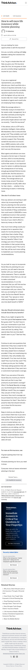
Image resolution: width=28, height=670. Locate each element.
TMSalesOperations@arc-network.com (11, 495)
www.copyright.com (19, 492)
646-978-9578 (9, 647)
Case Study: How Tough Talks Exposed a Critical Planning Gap (12, 597)
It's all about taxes (14, 195)
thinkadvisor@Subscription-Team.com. (14, 653)
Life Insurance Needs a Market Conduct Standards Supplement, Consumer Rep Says (13, 614)
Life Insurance (17, 16)
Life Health (6, 16)
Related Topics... (13, 477)
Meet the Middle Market (11, 619)
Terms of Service (10, 666)
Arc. (13, 664)
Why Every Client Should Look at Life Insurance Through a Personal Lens (13, 591)
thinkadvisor (11, 31)
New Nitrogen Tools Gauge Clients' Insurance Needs (11, 607)
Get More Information (14, 543)
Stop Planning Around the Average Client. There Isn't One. (12, 602)
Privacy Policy (18, 666)
